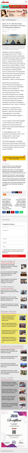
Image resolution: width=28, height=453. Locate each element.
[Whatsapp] (21, 212)
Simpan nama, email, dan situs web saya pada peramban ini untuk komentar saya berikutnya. (13, 251)
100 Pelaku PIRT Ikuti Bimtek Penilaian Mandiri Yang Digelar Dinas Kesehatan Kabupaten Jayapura (14, 184)
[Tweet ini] (8, 212)
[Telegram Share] (17, 212)
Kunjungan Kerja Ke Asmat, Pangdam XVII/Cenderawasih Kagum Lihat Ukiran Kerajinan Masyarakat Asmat (20, 203)
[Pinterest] (20, 192)
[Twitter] (16, 192)
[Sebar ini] (4, 212)
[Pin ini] (12, 212)
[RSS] (4, 194)
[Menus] (26, 1)
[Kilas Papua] (5, 2)
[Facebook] (13, 192)
